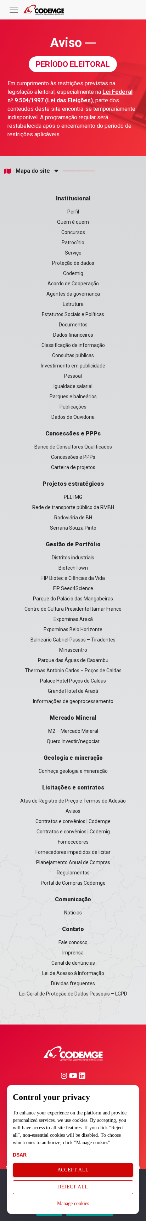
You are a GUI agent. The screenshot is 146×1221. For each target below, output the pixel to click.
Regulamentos (73, 872)
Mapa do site (33, 171)
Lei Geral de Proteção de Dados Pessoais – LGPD (73, 993)
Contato (73, 929)
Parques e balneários (73, 396)
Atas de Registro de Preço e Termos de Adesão (73, 800)
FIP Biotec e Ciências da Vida (73, 578)
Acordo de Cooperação (73, 283)
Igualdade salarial (73, 386)
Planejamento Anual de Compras (73, 862)
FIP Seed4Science (73, 588)
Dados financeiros (73, 334)
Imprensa (73, 952)
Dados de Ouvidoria (73, 417)
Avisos (73, 811)
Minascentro (73, 649)
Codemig (73, 273)
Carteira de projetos (73, 467)
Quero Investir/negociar (73, 741)
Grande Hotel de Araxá (73, 691)
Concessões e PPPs (73, 433)
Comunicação (73, 899)
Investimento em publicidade (73, 365)
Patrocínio (73, 242)
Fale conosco (73, 942)
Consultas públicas (73, 355)
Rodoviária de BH (73, 517)
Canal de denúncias (73, 962)
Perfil (73, 211)
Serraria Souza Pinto (73, 527)
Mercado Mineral (73, 717)
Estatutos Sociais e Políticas (73, 314)
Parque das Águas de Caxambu (73, 660)
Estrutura (73, 304)
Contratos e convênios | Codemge (73, 821)
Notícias (73, 912)
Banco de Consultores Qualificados (73, 446)
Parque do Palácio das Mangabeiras (73, 598)
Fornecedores (73, 841)
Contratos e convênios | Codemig (73, 831)
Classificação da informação (73, 345)
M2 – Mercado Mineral (73, 731)
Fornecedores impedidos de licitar (73, 852)
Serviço (73, 252)
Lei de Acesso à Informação (73, 973)
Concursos (73, 232)
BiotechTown (73, 567)
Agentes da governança (73, 293)
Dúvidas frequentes (73, 983)
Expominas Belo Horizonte (73, 629)
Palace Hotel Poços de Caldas (73, 680)
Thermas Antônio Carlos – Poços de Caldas (73, 670)
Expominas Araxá (73, 619)
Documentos (73, 324)
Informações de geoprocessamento (73, 701)
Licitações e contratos (73, 787)
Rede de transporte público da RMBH (73, 507)
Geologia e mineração (73, 757)
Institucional (73, 198)
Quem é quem (73, 221)
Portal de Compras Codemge (73, 882)
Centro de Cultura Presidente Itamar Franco (73, 608)
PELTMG (73, 497)
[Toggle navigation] (13, 10)
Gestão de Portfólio (73, 544)
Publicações (73, 406)
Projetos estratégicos (73, 483)
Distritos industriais (73, 557)
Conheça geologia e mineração (73, 771)
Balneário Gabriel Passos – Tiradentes (73, 639)
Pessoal (73, 375)
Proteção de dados (73, 263)
